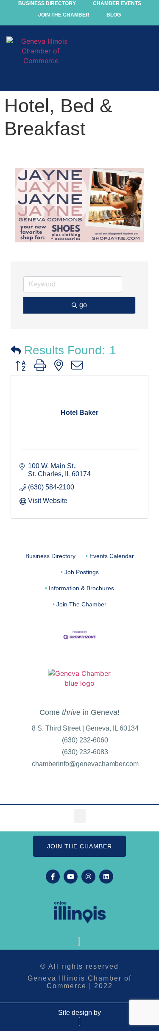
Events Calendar (111, 556)
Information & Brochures (81, 588)
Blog (113, 15)
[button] (145, 60)
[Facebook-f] (53, 877)
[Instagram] (88, 877)
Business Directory (50, 556)
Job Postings (81, 572)
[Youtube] (71, 877)
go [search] (83, 304)
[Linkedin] (106, 877)
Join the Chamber (63, 15)
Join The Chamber (81, 604)
